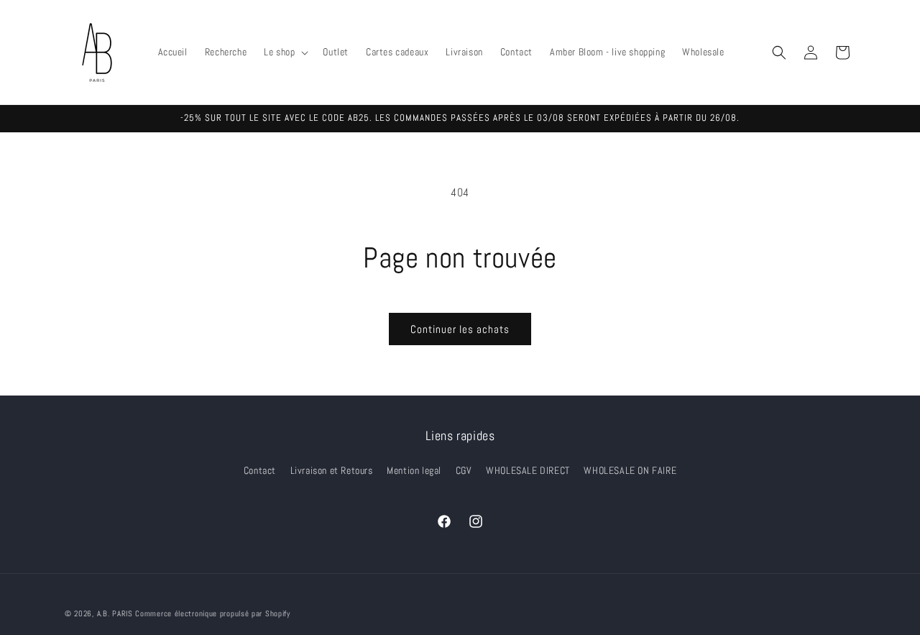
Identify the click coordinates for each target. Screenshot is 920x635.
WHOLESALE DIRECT (528, 470)
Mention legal (414, 470)
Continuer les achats (460, 329)
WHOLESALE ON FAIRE (630, 470)
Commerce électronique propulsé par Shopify (212, 613)
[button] (284, 52)
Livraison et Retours (331, 470)
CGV (464, 470)
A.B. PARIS (115, 613)
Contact (260, 470)
